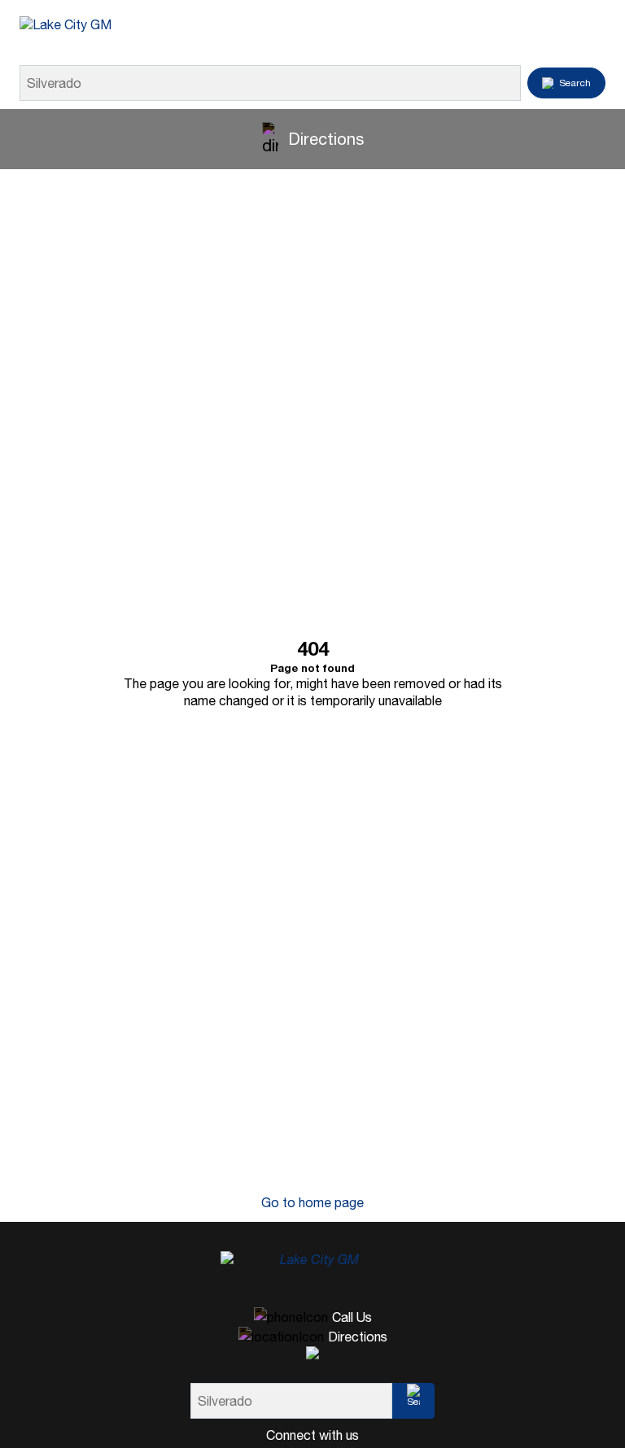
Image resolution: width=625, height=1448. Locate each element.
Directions (326, 138)
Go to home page (312, 1202)
